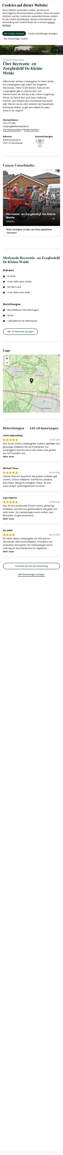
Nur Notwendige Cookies (16, 38)
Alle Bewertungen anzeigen (31, 574)
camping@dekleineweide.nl (16, 126)
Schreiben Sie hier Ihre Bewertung (31, 566)
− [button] (7, 363)
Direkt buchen (31, 129)
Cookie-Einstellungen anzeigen (42, 33)
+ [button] (7, 358)
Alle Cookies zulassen (14, 33)
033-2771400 (9, 123)
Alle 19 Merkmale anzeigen (20, 331)
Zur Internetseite (12, 129)
